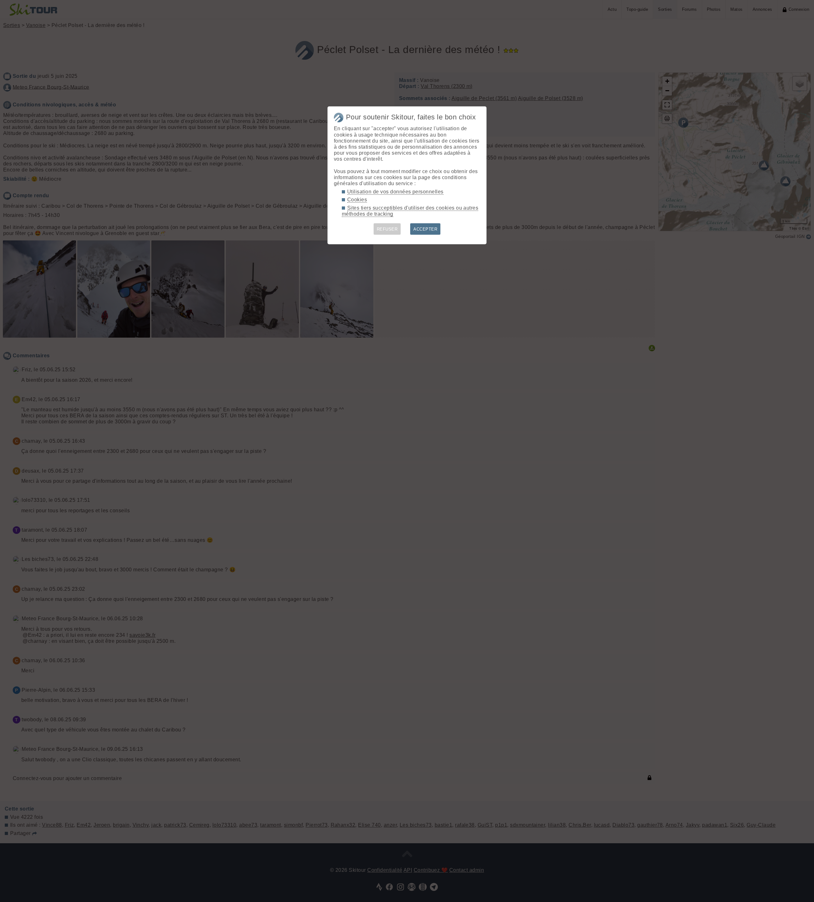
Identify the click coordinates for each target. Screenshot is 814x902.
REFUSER (387, 229)
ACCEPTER (425, 229)
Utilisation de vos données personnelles (395, 191)
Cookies (357, 199)
